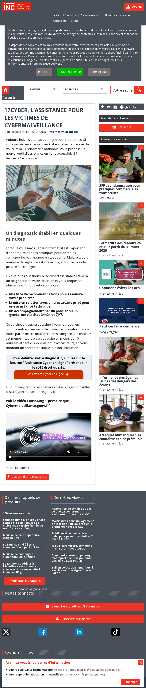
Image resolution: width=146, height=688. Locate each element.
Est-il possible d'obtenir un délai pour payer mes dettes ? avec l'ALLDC (72, 536)
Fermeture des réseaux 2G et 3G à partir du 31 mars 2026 (120, 247)
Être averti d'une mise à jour (28, 476)
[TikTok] (115, 632)
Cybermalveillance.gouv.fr (35, 391)
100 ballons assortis (16, 513)
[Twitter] (6, 632)
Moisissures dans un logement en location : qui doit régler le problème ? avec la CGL (73, 523)
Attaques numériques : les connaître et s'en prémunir (120, 437)
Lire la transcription (24, 467)
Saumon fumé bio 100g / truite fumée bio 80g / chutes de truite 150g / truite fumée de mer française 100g (24, 524)
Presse (74, 20)
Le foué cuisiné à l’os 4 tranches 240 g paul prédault (23, 546)
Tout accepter (70, 72)
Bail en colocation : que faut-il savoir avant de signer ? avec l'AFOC (72, 570)
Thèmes (34, 89)
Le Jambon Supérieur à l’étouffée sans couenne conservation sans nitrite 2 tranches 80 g (21, 568)
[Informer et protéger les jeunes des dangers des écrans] (121, 355)
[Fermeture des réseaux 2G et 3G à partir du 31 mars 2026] (121, 221)
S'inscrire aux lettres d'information (76, 606)
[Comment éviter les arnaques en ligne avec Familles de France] (121, 272)
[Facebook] (42, 632)
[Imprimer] (121, 107)
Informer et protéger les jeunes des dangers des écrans (118, 381)
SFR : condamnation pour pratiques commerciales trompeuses (119, 189)
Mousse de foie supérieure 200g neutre (21, 536)
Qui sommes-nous (90, 15)
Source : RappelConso (33, 589)
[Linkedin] (79, 632)
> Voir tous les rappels (25, 581)
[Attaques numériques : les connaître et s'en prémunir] (121, 413)
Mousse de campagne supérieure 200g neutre (19, 555)
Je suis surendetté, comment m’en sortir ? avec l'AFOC (72, 547)
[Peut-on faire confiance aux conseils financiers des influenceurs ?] (121, 310)
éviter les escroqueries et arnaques (41, 255)
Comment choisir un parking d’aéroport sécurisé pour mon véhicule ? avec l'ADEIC (72, 558)
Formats (71, 89)
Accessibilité (59, 20)
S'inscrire (125, 127)
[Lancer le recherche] (139, 90)
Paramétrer (99, 72)
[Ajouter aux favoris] (102, 107)
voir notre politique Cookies (44, 63)
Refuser (43, 72)
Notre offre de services (117, 15)
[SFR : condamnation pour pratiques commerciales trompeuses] (121, 163)
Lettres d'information (64, 15)
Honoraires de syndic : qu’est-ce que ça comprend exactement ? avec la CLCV (72, 511)
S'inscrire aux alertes (76, 619)
